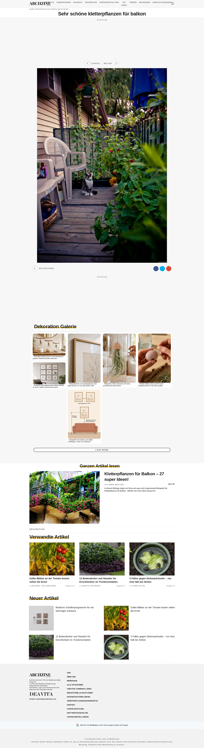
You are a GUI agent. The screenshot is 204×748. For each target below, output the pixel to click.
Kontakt (71, 705)
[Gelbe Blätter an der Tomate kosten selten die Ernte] (52, 558)
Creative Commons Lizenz (79, 689)
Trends (133, 2)
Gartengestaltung (109, 2)
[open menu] (172, 3)
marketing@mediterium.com (46, 699)
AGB (69, 673)
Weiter (108, 63)
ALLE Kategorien (75, 685)
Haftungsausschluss (77, 713)
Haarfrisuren (64, 2)
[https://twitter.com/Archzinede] (166, 684)
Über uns (71, 677)
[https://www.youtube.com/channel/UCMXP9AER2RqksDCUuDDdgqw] (162, 684)
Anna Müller (116, 484)
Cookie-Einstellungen (78, 717)
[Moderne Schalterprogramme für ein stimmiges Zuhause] (41, 618)
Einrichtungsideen (162, 2)
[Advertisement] (102, 37)
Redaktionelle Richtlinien (80, 693)
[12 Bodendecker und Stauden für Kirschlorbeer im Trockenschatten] (102, 558)
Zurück (95, 63)
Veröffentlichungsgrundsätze (82, 701)
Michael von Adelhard (44, 586)
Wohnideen (144, 2)
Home (31, 9)
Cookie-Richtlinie (75, 709)
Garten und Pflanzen (60, 9)
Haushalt (78, 2)
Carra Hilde (138, 586)
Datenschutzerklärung (78, 697)
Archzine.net (42, 675)
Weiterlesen (45, 268)
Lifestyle (49, 2)
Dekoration (91, 2)
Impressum (72, 681)
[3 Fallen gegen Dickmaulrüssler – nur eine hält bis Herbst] (152, 558)
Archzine (40, 4)
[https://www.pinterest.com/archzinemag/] (158, 684)
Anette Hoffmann (91, 586)
